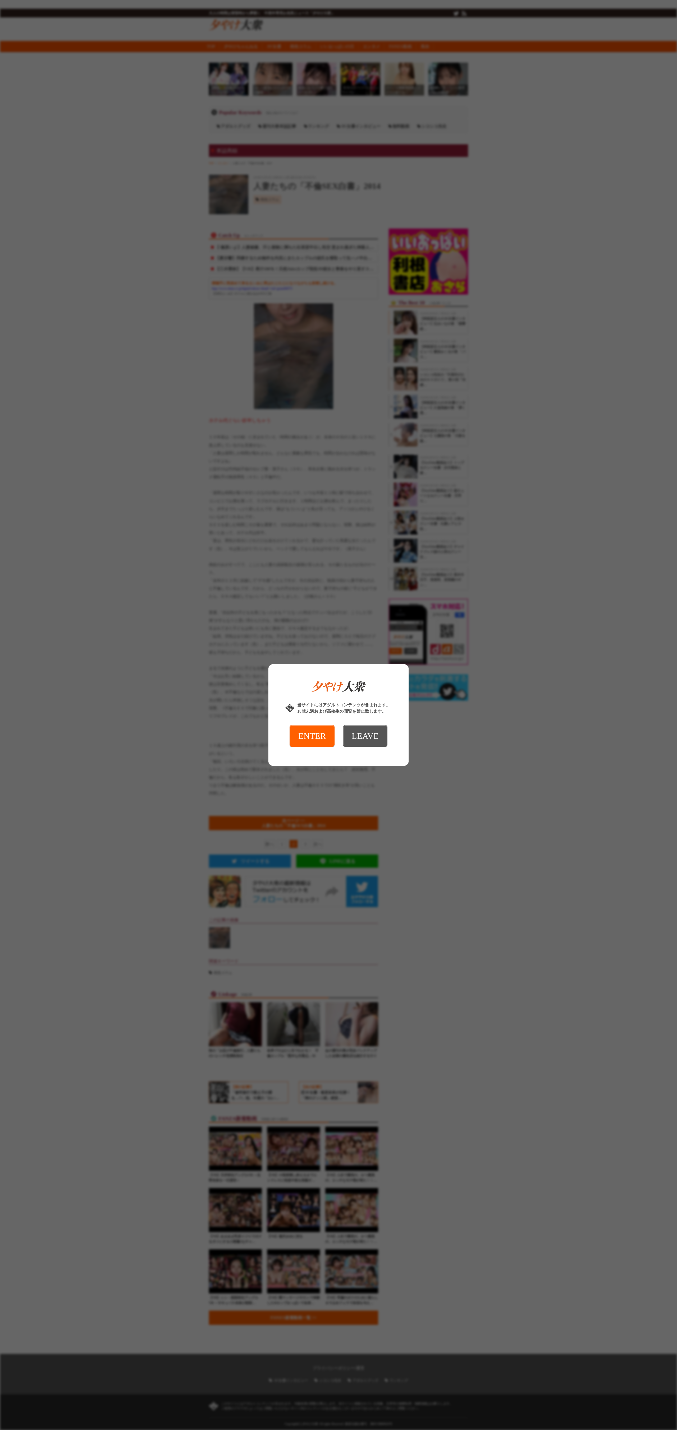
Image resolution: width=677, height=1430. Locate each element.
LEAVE (365, 736)
